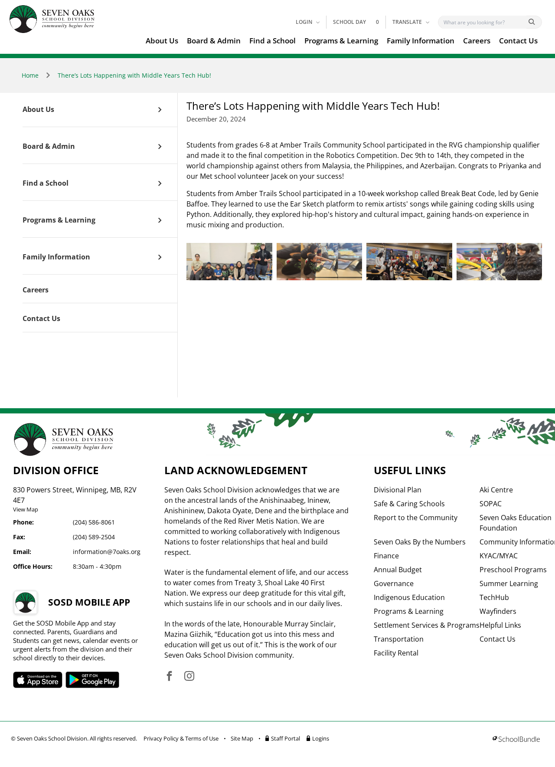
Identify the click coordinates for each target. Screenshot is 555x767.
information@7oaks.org (106, 551)
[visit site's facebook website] (169, 676)
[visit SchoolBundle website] (516, 739)
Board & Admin (214, 41)
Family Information (420, 41)
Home (30, 75)
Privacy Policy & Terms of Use (181, 738)
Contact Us (518, 41)
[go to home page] (52, 19)
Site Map (242, 738)
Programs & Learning (341, 41)
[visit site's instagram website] (189, 676)
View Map (25, 509)
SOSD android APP (92, 680)
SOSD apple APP (37, 680)
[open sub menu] (159, 110)
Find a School (272, 41)
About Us (162, 41)
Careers (476, 41)
